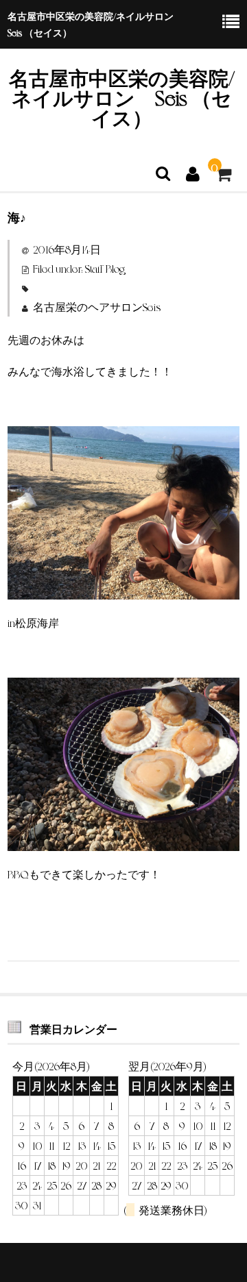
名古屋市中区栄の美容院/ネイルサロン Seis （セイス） (122, 97)
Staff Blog (105, 268)
